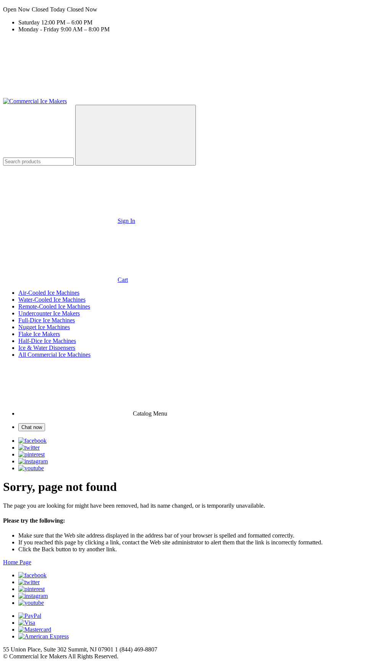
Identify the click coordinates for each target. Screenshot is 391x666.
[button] (195, 9)
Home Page (17, 562)
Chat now (31, 427)
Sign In (126, 221)
